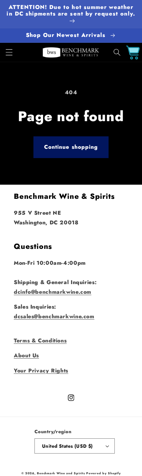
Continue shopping (71, 147)
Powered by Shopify (103, 473)
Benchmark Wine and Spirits (61, 473)
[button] (9, 52)
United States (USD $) (67, 446)
